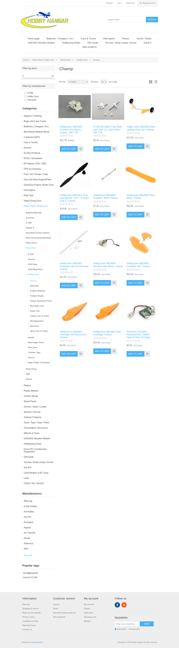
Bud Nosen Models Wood (36, 132)
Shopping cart (90, 617)
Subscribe (121, 629)
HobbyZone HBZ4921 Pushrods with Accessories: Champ (74, 266)
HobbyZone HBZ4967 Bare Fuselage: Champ (107, 333)
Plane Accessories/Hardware (38, 238)
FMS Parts (32, 264)
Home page (33, 38)
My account (89, 604)
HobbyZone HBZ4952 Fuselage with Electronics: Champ (73, 334)
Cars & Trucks (88, 38)
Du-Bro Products (32, 153)
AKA (26, 549)
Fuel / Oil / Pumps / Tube (36, 174)
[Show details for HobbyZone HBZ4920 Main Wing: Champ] (141, 175)
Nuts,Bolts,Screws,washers (38, 233)
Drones (27, 148)
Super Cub (35, 311)
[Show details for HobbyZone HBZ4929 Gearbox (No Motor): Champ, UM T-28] (74, 106)
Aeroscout (34, 326)
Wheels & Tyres (31, 433)
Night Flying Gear (32, 201)
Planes (125, 38)
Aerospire (28, 522)
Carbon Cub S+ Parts (39, 316)
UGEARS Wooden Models (41, 42)
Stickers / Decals (32, 412)
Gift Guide (92, 42)
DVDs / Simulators (33, 158)
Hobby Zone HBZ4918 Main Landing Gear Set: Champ (141, 128)
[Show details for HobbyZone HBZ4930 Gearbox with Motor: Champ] (108, 243)
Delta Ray (34, 286)
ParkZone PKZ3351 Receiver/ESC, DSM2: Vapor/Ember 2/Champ (138, 334)
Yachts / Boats (144, 38)
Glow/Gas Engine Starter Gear (39, 185)
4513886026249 (30, 573)
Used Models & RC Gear (36, 473)
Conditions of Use (30, 621)
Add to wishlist (80, 149)
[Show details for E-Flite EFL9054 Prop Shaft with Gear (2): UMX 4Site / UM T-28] (108, 106)
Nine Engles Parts (36, 342)
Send (146, 624)
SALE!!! (148, 42)
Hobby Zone (33, 96)
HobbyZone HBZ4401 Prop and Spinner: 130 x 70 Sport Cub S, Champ (74, 198)
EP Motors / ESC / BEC (35, 163)
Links (26, 478)
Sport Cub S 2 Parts (39, 331)
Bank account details (31, 613)
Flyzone (31, 259)
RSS (124, 605)
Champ (33, 281)
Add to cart (69, 149)
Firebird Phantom (37, 291)
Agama (27, 527)
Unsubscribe (134, 629)
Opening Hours (29, 625)
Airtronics (28, 543)
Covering (30, 218)
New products (89, 47)
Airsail (27, 538)
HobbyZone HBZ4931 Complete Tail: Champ (138, 264)
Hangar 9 (30, 228)
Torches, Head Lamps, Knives (120, 42)
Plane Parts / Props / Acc (36, 206)
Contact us (27, 629)
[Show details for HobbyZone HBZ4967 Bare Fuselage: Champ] (108, 311)
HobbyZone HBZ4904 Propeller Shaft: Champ (105, 196)
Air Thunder (30, 533)
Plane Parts (31, 248)
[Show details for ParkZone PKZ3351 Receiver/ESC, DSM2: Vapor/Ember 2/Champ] (141, 311)
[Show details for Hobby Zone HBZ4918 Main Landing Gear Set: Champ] (141, 106)
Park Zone (32, 347)
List (155, 82)
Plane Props (31, 369)
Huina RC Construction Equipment (35, 450)
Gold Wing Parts (35, 269)
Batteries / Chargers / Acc (60, 38)
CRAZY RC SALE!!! (34, 483)
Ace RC (28, 517)
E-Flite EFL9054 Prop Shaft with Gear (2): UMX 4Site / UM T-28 (107, 129)
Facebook (117, 605)
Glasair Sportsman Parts (41, 301)
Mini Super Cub (37, 306)
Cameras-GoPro (32, 137)
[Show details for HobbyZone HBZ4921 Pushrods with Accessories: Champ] (74, 243)
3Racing (28, 501)
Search (152, 19)
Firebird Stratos (37, 296)
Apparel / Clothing (33, 116)
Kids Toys (28, 195)
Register (109, 3)
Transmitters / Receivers (36, 428)
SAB (28, 374)
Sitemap (26, 604)
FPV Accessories (32, 169)
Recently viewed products (64, 613)
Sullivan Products (32, 417)
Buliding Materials (34, 213)
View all (28, 555)
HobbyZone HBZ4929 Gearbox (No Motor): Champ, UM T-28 (71, 129)
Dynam (29, 379)
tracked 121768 (30, 577)
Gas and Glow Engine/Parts (37, 179)
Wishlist (87, 621)
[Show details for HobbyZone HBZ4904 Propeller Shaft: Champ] (108, 175)
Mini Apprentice (37, 321)
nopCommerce (37, 642)
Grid (150, 82)
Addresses (88, 613)
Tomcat (31, 357)
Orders (87, 608)
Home (25, 60)
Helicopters (109, 38)
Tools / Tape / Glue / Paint (36, 422)
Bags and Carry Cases (35, 121)
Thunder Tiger (34, 352)
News (55, 608)
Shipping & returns (30, 608)
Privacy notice (28, 617)
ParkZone (31, 100)
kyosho (31, 337)
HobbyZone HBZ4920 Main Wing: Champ (141, 196)
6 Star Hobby (30, 506)
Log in (119, 3)
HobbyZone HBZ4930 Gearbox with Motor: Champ (108, 264)
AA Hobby (29, 511)
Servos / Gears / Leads (35, 406)
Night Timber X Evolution (39, 362)
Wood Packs (30, 401)
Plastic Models (31, 391)
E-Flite (30, 93)
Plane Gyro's (31, 243)
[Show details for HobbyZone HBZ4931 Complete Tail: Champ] (141, 243)
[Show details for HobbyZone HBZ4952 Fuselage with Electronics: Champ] (74, 311)
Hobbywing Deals (71, 42)
